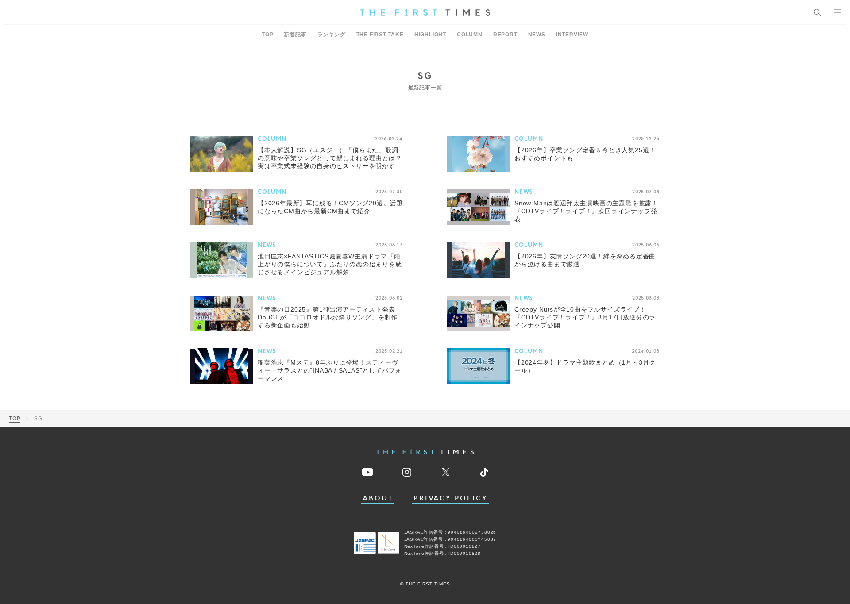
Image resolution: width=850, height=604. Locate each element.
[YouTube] (367, 472)
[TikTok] (484, 472)
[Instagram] (406, 472)
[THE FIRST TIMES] (425, 12)
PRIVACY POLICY (450, 498)
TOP (267, 34)
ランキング (331, 34)
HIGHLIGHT (430, 34)
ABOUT (378, 498)
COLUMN (470, 34)
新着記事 (295, 34)
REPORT (505, 34)
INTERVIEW (572, 34)
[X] (446, 472)
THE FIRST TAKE (380, 34)
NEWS (536, 34)
